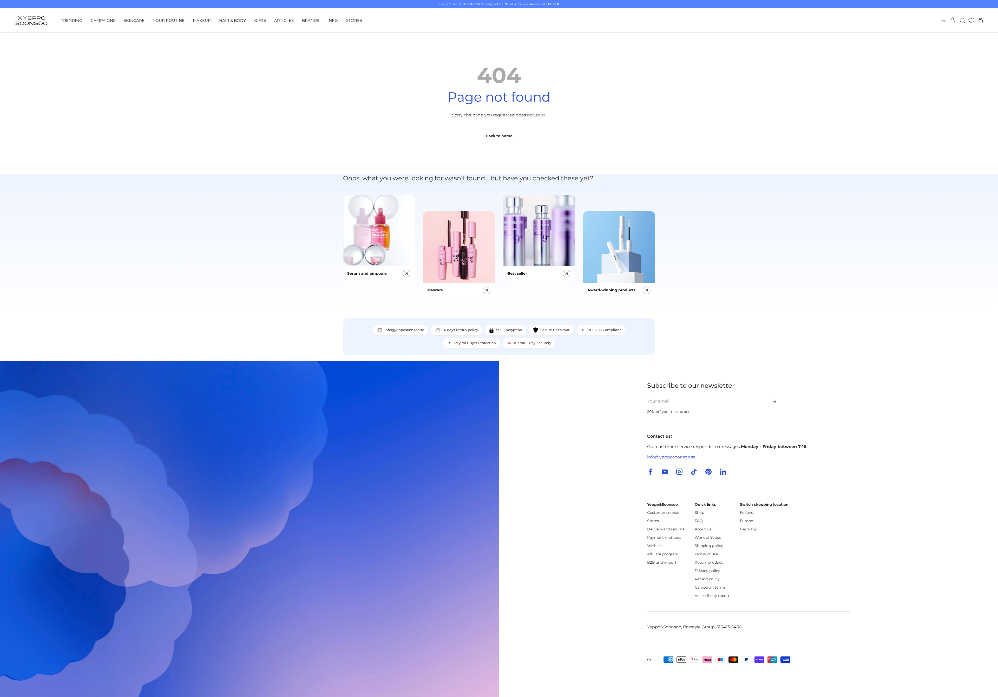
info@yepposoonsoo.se (671, 457)
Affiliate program (662, 554)
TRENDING (71, 20)
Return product (709, 562)
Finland (746, 512)
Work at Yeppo (708, 537)
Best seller (517, 273)
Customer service (663, 512)
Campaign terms (710, 587)
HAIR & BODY (232, 20)
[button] (978, 20)
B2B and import (662, 562)
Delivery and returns (665, 529)
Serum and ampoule (367, 273)
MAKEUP (202, 20)
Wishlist (654, 545)
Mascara (435, 290)
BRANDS (310, 20)
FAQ (699, 520)
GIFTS (260, 20)
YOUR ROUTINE (169, 20)
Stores (653, 520)
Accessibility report (712, 595)
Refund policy (707, 579)
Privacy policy (707, 570)
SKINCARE (134, 20)
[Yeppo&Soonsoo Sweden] (249, 529)
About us (703, 529)
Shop (699, 512)
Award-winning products (611, 290)
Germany (748, 529)
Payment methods (664, 537)
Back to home (499, 136)
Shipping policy (709, 545)
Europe (746, 520)
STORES (354, 20)
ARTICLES (284, 20)
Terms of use (706, 554)
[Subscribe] (770, 401)
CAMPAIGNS (103, 20)
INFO (332, 20)
